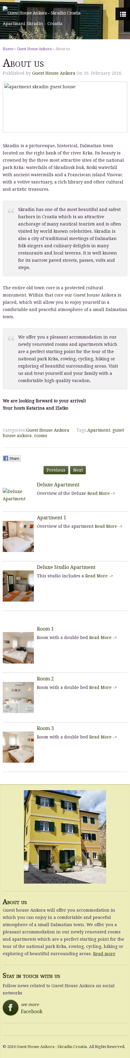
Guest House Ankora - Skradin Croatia (52, 1046)
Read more (104, 953)
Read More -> (101, 493)
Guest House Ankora (34, 49)
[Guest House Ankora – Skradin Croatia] (42, 13)
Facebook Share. (12, 458)
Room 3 (45, 728)
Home (8, 49)
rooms (40, 435)
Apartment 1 (51, 518)
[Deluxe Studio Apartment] (18, 586)
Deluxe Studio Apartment (66, 567)
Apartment (98, 430)
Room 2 (45, 679)
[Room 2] (18, 697)
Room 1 (45, 629)
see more (24, 1008)
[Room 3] (18, 747)
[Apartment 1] (18, 536)
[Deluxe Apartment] (18, 495)
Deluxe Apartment (58, 485)
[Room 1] (18, 647)
